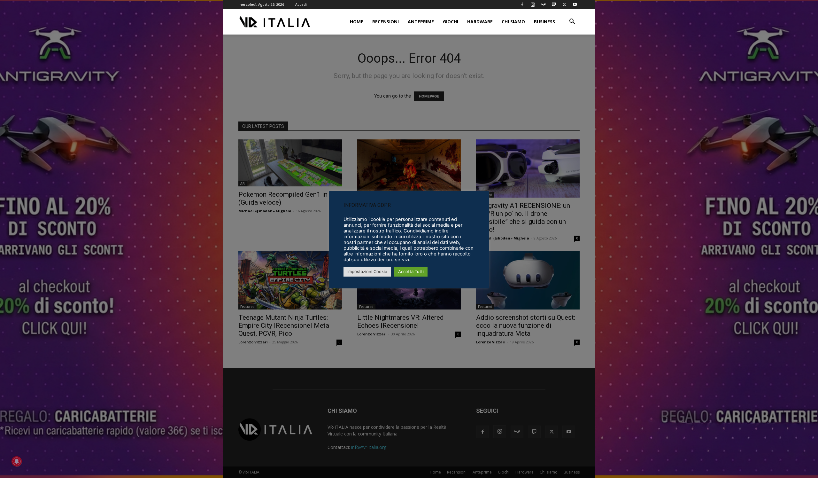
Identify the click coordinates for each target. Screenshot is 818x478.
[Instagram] (532, 4)
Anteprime (421, 22)
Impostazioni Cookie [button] (367, 271)
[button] (572, 22)
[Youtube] (575, 4)
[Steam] (543, 4)
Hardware (480, 22)
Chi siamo (513, 22)
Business (544, 22)
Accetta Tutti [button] (411, 271)
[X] (564, 4)
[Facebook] (522, 4)
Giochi (450, 22)
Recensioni (385, 22)
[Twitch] (554, 4)
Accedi (301, 4)
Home (356, 22)
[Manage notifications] (17, 461)
